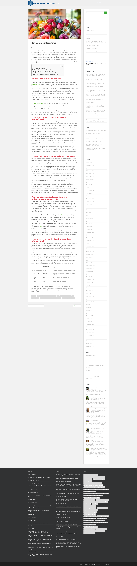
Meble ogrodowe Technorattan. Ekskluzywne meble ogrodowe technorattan (40, 540)
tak (89, 367)
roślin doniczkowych (36, 84)
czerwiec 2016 (90, 341)
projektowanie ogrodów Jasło (90, 514)
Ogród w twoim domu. (33, 492)
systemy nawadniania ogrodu (90, 518)
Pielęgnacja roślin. (32, 499)
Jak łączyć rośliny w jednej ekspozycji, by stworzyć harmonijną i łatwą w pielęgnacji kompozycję (95, 106)
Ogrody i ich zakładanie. (91, 48)
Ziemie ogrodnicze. (32, 551)
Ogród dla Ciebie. (32, 520)
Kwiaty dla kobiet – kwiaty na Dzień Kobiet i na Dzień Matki (68, 546)
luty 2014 (89, 343)
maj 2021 (89, 223)
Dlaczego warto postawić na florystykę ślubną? (66, 524)
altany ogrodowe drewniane (89, 477)
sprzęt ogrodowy (35, 298)
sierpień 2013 (90, 346)
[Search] (105, 13)
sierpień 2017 (90, 302)
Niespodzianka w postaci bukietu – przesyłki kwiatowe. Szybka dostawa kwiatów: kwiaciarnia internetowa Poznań (68, 485)
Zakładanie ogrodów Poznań (90, 524)
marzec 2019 (90, 271)
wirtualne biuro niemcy (90, 61)
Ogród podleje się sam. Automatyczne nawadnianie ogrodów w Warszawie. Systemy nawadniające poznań (68, 542)
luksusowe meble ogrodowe (89, 491)
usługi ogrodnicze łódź (99, 520)
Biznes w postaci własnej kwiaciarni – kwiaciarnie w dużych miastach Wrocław (67, 520)
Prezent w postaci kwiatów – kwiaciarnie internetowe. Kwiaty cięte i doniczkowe (40, 486)
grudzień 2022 (90, 212)
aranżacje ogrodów (88, 479)
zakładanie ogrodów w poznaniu (90, 526)
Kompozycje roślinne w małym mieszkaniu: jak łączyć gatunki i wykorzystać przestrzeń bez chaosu (96, 96)
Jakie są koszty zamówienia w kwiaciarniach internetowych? (45, 74)
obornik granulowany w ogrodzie (90, 501)
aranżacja (34, 295)
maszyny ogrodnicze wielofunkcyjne (91, 493)
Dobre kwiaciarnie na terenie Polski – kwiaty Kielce (67, 493)
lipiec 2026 (89, 162)
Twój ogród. (88, 38)
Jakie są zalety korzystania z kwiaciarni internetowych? (44, 69)
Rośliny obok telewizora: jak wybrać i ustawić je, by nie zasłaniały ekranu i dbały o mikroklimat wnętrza (95, 430)
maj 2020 (89, 249)
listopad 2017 (90, 293)
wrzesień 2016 (90, 332)
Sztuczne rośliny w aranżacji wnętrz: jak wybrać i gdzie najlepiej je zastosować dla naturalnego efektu (95, 90)
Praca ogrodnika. (89, 136)
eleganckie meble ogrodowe (90, 487)
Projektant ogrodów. (32, 502)
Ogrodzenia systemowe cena (90, 508)
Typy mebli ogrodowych (89, 520)
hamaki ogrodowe (100, 487)
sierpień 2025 (90, 179)
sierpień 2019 (90, 268)
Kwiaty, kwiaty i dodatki (61, 503)
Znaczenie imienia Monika (89, 532)
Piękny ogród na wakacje (33, 480)
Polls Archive (89, 378)
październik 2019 (91, 265)
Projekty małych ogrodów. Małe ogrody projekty (39, 477)
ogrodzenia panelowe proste (90, 506)
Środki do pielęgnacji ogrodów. (35, 483)
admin (42, 47)
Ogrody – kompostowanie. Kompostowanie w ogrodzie (40, 505)
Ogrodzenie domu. (90, 30)
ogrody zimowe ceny (61, 295)
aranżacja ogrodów (101, 477)
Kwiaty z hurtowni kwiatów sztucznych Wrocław (67, 533)
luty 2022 (89, 215)
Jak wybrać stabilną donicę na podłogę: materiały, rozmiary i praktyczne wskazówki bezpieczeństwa (95, 399)
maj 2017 (89, 310)
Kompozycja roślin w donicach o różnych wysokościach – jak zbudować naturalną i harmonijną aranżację (95, 112)
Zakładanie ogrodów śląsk (89, 528)
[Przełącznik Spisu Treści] (61, 66)
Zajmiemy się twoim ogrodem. (93, 51)
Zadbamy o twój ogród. (33, 507)
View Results (96, 376)
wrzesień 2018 (90, 274)
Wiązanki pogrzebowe (61, 496)
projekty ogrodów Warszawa (90, 516)
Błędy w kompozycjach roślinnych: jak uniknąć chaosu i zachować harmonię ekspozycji (96, 120)
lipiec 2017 (89, 304)
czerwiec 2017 (90, 307)
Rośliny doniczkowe (38, 103)
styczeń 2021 (90, 229)
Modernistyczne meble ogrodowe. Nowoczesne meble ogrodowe (40, 536)
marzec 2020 (90, 254)
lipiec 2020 (89, 243)
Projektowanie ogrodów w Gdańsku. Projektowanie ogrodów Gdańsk (40, 555)
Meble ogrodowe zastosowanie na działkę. (38, 523)
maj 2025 (89, 184)
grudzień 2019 (90, 260)
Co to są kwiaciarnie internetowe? (40, 68)
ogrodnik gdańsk (87, 503)
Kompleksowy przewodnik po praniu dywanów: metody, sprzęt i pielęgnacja (66, 500)
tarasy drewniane (57, 298)
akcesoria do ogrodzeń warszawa (91, 474)
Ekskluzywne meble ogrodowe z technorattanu (93, 485)
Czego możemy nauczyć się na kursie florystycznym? (68, 511)
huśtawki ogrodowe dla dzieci (90, 489)
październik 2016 (91, 329)
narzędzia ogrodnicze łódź (89, 499)
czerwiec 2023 (90, 201)
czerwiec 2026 (90, 165)
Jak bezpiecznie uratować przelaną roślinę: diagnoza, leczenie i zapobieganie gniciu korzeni (95, 75)
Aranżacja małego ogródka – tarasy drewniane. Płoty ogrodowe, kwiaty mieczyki (96, 42)
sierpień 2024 (90, 190)
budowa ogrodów (87, 481)
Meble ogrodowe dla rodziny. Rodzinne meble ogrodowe (38, 511)
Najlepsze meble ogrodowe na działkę (92, 497)
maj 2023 (89, 204)
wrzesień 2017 (90, 299)
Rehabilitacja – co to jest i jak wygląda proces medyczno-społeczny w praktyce (96, 80)
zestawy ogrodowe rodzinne (90, 530)
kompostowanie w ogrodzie (103, 489)
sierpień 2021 (90, 218)
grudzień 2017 (90, 290)
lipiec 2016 (89, 338)
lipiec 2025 (89, 182)
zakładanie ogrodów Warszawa (68, 298)
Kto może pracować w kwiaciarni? (93, 141)
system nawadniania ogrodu (102, 516)
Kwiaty (48, 47)
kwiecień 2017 (90, 313)
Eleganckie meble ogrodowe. (92, 45)
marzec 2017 (90, 315)
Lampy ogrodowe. (32, 517)
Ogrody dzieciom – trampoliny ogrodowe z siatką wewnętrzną (39, 544)
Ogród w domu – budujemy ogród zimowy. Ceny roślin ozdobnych (96, 149)
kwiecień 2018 (90, 279)
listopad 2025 (90, 176)
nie (89, 370)
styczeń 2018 (90, 288)
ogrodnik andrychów (103, 501)
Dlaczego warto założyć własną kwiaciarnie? (96, 130)
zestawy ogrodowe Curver (101, 528)
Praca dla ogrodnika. (32, 474)
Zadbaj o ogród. (89, 33)
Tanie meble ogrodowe (102, 518)
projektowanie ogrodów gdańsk (90, 512)
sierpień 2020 (90, 240)
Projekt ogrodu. (31, 528)
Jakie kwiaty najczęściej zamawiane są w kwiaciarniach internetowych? (48, 72)
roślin (41, 226)
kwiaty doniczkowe (63, 214)
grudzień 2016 (90, 324)
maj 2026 (89, 168)
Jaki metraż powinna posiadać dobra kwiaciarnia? (67, 506)
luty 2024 (89, 193)
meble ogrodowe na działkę (89, 495)
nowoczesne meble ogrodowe (102, 499)
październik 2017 (91, 296)
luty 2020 (89, 257)
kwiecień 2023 (90, 207)
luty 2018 (89, 285)
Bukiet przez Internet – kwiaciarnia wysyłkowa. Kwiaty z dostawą (68, 490)
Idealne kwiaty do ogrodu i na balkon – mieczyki (39, 525)
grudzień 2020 (90, 232)
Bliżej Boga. (93, 440)
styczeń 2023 (90, 210)
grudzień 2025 (90, 173)
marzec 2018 (90, 282)
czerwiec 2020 (90, 246)
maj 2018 (89, 276)
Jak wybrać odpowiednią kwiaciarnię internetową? (43, 71)
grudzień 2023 (90, 198)
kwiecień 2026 (90, 171)
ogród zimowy (53, 295)
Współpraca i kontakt (102, 2)
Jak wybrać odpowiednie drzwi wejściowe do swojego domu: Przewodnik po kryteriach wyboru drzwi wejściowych (96, 410)
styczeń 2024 (90, 196)
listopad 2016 (90, 327)
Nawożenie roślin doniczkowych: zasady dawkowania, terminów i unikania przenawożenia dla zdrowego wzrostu (95, 85)
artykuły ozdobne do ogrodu (99, 479)
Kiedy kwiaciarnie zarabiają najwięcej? (94, 138)
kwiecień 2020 (90, 251)
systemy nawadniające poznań (46, 298)
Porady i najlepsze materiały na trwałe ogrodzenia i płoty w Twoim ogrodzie (99, 450)
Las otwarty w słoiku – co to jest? (93, 133)
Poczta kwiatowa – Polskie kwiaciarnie (97, 388)
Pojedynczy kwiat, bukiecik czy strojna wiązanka (67, 478)
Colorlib (95, 564)
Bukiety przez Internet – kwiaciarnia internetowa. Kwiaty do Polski (94, 145)
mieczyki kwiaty (100, 495)
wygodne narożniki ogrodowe (90, 522)
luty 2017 (89, 318)
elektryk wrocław (89, 36)
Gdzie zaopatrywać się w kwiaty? (63, 481)
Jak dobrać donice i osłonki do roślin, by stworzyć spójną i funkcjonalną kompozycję (96, 116)
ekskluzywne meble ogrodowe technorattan (93, 483)
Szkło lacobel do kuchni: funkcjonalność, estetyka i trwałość (67, 527)
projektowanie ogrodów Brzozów (91, 510)
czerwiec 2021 (90, 221)
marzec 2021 (90, 226)
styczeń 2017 (90, 321)
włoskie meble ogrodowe (102, 522)
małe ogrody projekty (104, 493)
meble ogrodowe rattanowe (43, 295)
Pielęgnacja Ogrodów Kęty (102, 508)
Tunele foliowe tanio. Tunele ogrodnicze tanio (38, 489)
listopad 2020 (90, 235)
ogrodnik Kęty (95, 503)
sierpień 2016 (90, 335)
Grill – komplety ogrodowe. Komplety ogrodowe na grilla (39, 496)
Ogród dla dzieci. (31, 514)
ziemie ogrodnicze (100, 530)
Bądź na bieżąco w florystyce (62, 531)
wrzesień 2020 (90, 237)
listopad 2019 (90, 262)
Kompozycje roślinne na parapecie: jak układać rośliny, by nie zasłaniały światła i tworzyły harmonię (95, 101)
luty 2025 (89, 187)
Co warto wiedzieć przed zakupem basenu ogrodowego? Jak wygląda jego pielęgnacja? (38, 532)
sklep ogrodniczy (70, 295)
